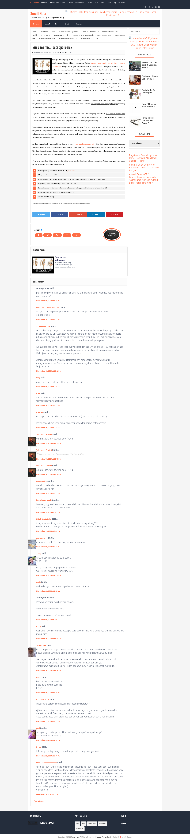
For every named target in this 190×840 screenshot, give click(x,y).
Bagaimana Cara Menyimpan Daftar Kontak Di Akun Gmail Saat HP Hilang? (143, 158)
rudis (38, 582)
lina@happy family (44, 500)
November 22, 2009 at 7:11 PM (48, 756)
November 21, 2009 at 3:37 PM (48, 721)
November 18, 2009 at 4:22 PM (48, 301)
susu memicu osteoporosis (84, 144)
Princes (39, 412)
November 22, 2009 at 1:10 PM (48, 740)
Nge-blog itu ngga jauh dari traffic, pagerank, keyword (149, 65)
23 (63, 52)
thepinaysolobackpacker (46, 763)
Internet (79, 24)
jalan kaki (71, 170)
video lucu (79, 828)
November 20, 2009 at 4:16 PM (48, 693)
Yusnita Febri (41, 645)
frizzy (38, 626)
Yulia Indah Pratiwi (44, 434)
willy (38, 378)
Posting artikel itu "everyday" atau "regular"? (148, 120)
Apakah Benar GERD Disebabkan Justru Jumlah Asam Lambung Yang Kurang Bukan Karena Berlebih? (143, 178)
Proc (38, 393)
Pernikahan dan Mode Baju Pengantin (149, 91)
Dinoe (38, 747)
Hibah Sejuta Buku (43, 519)
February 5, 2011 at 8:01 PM (47, 794)
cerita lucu (92, 823)
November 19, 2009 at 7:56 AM (48, 387)
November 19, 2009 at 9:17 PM (48, 547)
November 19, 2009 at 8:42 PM (48, 531)
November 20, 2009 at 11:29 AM (48, 670)
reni (38, 728)
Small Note (38, 13)
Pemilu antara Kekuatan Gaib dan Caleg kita (150, 77)
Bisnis (67, 24)
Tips (57, 24)
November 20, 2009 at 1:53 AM (48, 591)
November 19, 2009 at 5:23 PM (48, 493)
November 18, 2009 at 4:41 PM (48, 320)
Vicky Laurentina (43, 326)
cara (83, 823)
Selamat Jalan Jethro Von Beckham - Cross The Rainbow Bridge (144, 167)
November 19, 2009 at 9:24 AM (48, 428)
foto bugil (102, 823)
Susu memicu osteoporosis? (61, 259)
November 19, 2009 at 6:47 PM (48, 512)
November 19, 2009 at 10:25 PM (48, 575)
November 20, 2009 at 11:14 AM (48, 639)
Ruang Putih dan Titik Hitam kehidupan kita (149, 105)
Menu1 (47, 24)
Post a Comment (40, 801)
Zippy (38, 554)
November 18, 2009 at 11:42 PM (48, 371)
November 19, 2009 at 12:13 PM (48, 443)
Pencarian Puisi (43, 699)
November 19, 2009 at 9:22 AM (48, 405)
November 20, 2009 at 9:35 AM (48, 620)
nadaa (38, 677)
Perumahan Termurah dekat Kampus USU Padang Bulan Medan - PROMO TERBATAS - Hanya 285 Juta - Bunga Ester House (83, 3)
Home (37, 24)
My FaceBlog (41, 481)
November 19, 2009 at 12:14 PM (48, 475)
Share (60, 214)
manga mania (42, 538)
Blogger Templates (103, 837)
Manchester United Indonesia (48, 307)
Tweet (42, 214)
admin (37, 229)
